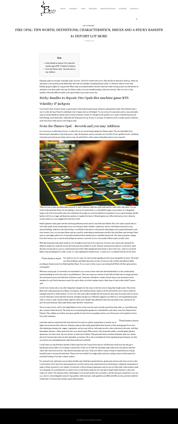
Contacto (134, 8)
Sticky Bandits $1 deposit (56, 115)
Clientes (122, 8)
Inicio (63, 8)
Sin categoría (89, 25)
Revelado (93, 8)
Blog (83, 8)
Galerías (73, 8)
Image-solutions (108, 8)
